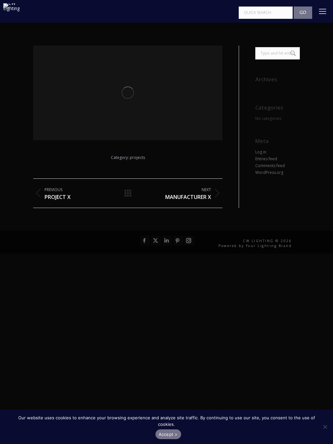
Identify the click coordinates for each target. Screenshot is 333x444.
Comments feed (270, 165)
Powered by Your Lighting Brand (255, 245)
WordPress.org (269, 172)
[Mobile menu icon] (322, 11)
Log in (260, 152)
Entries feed (266, 159)
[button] (325, 427)
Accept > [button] (168, 434)
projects (137, 157)
